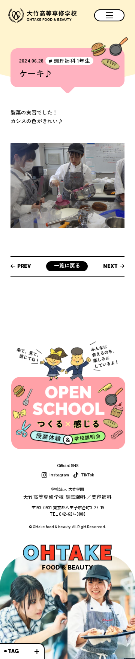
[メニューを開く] (109, 15)
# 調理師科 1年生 (69, 60)
